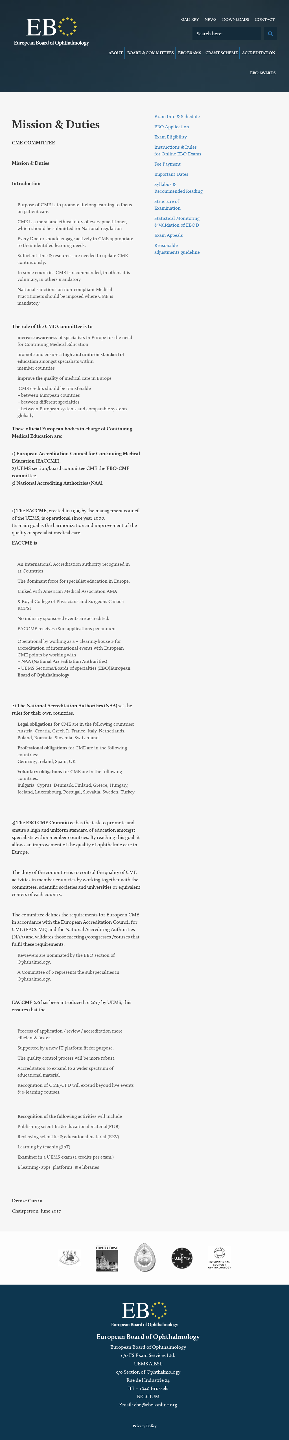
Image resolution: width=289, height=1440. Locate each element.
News (210, 19)
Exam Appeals (168, 235)
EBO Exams (189, 52)
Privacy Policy (145, 1426)
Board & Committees (150, 52)
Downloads (235, 19)
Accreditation (258, 52)
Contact (265, 19)
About (116, 52)
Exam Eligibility (170, 137)
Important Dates (171, 174)
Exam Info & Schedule (177, 116)
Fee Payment (167, 164)
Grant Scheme (221, 52)
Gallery (190, 19)
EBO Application (171, 126)
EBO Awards (263, 72)
